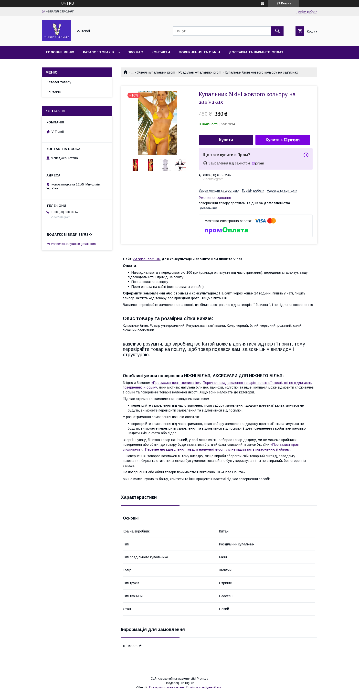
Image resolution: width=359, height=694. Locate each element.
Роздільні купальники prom (200, 72)
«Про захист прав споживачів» (175, 383)
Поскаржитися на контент (166, 687)
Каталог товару (59, 82)
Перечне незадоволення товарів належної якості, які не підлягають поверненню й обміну (217, 449)
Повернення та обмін (199, 52)
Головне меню (60, 52)
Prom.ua (202, 678)
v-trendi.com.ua (146, 259)
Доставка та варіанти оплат (256, 52)
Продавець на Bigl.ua (179, 683)
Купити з (274, 140)
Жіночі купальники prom (156, 72)
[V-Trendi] (56, 40)
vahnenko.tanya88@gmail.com (73, 244)
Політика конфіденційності (204, 687)
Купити (226, 140)
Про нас (135, 52)
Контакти (161, 52)
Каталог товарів (98, 52)
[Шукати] (277, 31)
